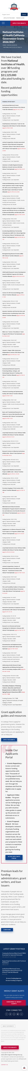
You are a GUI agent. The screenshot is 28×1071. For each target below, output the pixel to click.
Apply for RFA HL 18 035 (13, 474)
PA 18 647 (13, 538)
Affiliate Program (9, 18)
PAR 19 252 (14, 422)
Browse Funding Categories (14, 980)
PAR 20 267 (14, 340)
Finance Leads (20, 18)
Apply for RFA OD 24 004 (13, 192)
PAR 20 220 (14, 381)
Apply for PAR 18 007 (13, 648)
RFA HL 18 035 (14, 478)
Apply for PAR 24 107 (20, 169)
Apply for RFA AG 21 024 (14, 354)
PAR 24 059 (14, 218)
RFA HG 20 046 (14, 321)
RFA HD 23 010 (14, 280)
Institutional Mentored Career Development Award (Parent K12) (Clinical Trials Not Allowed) (12, 970)
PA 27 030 (13, 113)
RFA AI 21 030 (14, 301)
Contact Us (4, 1064)
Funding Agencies (12, 45)
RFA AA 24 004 (14, 155)
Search (24, 14)
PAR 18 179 (14, 634)
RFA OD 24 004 (14, 196)
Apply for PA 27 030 (18, 109)
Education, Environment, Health (15, 427)
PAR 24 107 (14, 173)
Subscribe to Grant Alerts (14, 1002)
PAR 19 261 (14, 400)
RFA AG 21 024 (14, 358)
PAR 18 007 (14, 653)
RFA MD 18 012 (15, 459)
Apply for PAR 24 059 (20, 214)
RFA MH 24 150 (15, 243)
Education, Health (11, 266)
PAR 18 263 (14, 577)
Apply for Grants (19, 23)
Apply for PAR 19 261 (7, 395)
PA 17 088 (15, 698)
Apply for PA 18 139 (7, 611)
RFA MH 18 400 (15, 675)
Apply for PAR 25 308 (7, 128)
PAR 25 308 (14, 132)
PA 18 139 (13, 616)
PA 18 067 (13, 597)
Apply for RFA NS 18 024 (8, 552)
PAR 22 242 (14, 262)
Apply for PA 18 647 (19, 533)
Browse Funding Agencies (13, 978)
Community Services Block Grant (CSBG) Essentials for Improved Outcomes (14, 954)
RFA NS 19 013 (14, 441)
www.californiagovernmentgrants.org (11, 1055)
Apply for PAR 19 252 (7, 418)
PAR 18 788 (14, 496)
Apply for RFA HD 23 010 (18, 276)
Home (4, 45)
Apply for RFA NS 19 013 (8, 437)
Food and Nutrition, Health (13, 385)
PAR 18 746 (14, 519)
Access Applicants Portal (14, 857)
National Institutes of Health (12, 47)
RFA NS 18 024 (14, 556)
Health (8, 118)
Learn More (7, 929)
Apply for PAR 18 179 (20, 630)
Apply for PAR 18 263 (20, 572)
